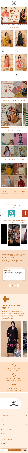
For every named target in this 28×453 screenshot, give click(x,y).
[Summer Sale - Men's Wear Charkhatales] (14, 15)
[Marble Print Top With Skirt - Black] (21, 38)
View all (14, 79)
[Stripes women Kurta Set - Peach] (21, 62)
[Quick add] (11, 45)
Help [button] (2, 420)
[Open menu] (3, 3)
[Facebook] (1, 433)
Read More (6, 276)
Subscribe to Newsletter (14, 449)
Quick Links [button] (5, 415)
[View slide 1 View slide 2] (14, 15)
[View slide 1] (14, 89)
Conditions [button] (5, 424)
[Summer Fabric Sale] (14, 89)
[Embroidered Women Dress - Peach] (7, 62)
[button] (14, 236)
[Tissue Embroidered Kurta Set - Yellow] (7, 38)
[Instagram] (4, 433)
